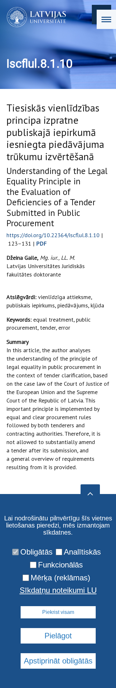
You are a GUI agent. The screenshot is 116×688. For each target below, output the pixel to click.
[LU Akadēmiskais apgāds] (34, 17)
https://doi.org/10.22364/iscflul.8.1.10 (53, 235)
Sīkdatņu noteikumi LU (58, 590)
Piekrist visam (58, 612)
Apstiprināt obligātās (58, 660)
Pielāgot (58, 635)
